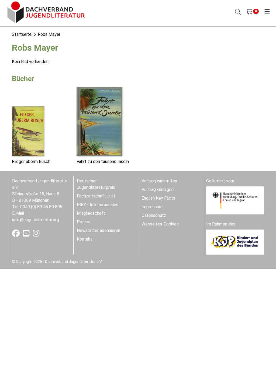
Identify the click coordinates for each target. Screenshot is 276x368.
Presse (83, 221)
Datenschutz (154, 215)
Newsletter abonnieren (98, 230)
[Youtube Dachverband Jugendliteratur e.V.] (27, 234)
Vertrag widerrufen (159, 180)
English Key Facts (158, 198)
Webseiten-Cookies (160, 224)
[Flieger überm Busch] (28, 130)
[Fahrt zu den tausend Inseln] (99, 121)
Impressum (152, 206)
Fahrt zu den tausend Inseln (103, 161)
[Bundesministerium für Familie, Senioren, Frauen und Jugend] (235, 200)
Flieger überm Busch (31, 161)
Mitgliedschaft (91, 213)
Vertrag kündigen (158, 189)
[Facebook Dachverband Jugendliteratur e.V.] (16, 234)
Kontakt (84, 239)
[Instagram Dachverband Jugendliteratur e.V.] (36, 234)
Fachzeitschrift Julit (96, 196)
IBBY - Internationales (97, 204)
